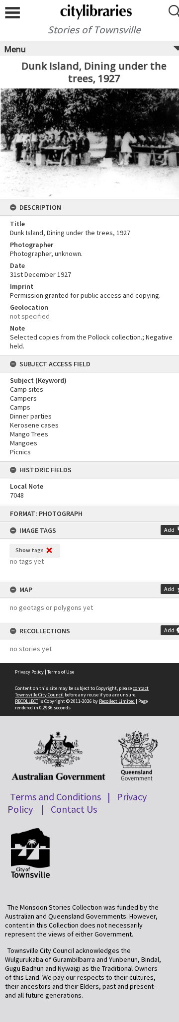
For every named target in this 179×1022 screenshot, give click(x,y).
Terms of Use (60, 672)
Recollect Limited (117, 701)
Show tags (29, 550)
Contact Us (74, 809)
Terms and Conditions (55, 796)
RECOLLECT (26, 701)
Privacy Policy (29, 672)
